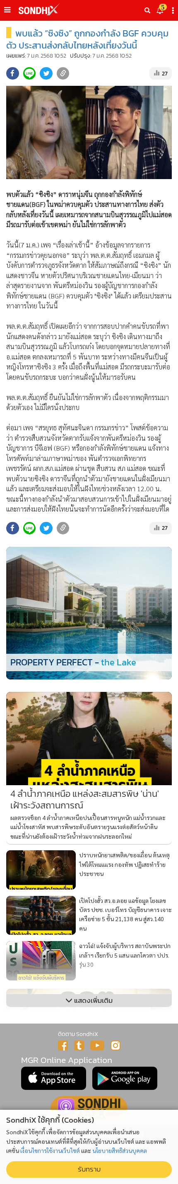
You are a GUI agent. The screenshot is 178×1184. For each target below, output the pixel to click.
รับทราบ (89, 1169)
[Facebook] (63, 1046)
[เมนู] (7, 10)
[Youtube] (97, 1046)
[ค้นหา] (147, 10)
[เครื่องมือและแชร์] (174, 10)
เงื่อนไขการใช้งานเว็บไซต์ (50, 1150)
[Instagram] (115, 1046)
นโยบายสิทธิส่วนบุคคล (119, 1150)
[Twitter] (79, 1046)
